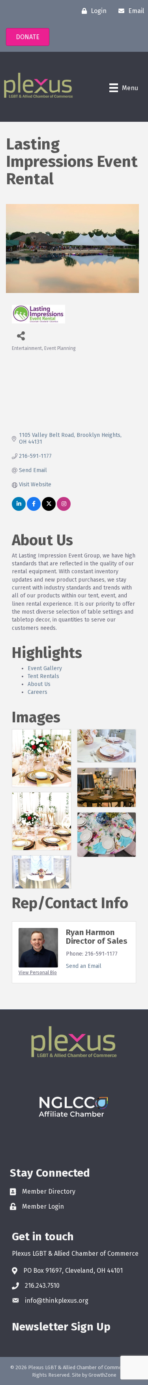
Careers (37, 692)
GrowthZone (102, 1375)
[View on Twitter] (49, 509)
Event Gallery (45, 668)
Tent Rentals (43, 676)
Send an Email (83, 966)
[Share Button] (21, 335)
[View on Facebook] (34, 509)
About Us (39, 684)
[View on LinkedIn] (19, 509)
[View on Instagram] (64, 509)
